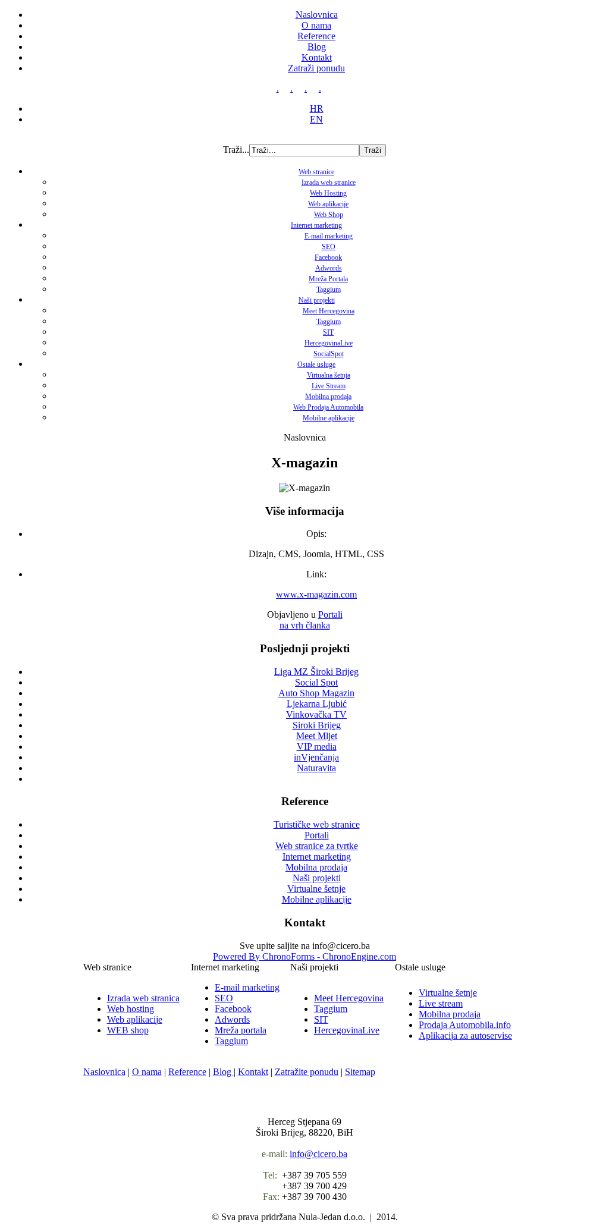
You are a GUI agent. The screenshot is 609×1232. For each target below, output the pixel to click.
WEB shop (128, 1030)
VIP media (317, 746)
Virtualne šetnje (448, 993)
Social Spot (316, 682)
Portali (330, 614)
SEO (328, 247)
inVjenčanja (316, 757)
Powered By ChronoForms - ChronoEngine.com (304, 956)
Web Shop (328, 214)
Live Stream (329, 386)
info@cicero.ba (318, 1154)
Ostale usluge (316, 364)
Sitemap (360, 1072)
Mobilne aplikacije (328, 418)
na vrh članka (305, 625)
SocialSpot (328, 354)
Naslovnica (317, 15)
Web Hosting (328, 193)
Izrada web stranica (143, 998)
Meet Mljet (316, 736)
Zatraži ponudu (316, 68)
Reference (316, 36)
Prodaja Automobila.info (465, 1025)
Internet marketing (316, 225)
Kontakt (317, 57)
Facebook (328, 257)
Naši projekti (317, 300)
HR (317, 108)
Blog (316, 47)
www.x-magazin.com (316, 594)
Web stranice (316, 172)
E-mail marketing (328, 236)
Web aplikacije (328, 204)
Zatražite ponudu (306, 1072)
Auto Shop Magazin (316, 693)
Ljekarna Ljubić (317, 704)
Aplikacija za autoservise (465, 1035)
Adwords (328, 268)
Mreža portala (240, 1030)
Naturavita (316, 768)
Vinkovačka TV (316, 714)
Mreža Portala (328, 279)
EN (316, 119)
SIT (328, 332)
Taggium (328, 289)
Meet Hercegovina (328, 311)
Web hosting (130, 1009)
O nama (316, 25)
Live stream (441, 1003)
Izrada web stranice (329, 182)
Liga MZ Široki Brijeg (316, 672)
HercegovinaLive (328, 343)
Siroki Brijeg (317, 725)
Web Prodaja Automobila (328, 407)
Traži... (236, 149)
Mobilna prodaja (328, 396)
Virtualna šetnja (328, 375)
